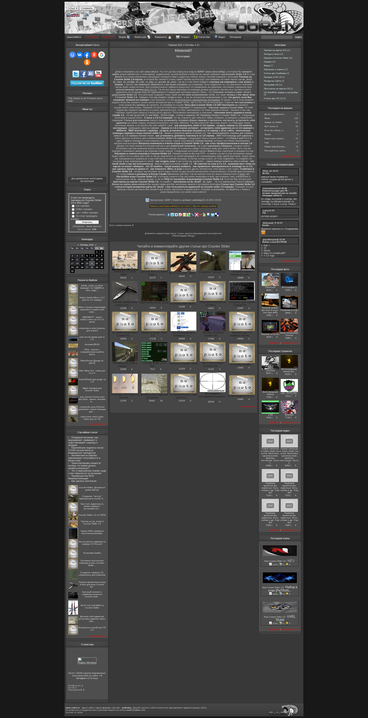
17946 (211, 338)
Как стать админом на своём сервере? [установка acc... (92, 506)
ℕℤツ (291, 560)
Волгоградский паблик (270, 393)
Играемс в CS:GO (270, 334)
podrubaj (197, 200)
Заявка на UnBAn (273, 122)
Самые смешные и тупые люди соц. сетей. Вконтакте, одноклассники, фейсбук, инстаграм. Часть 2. (289, 455)
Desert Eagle (167, 115)
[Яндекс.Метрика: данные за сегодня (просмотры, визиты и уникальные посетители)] (87, 660)
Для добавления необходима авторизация (87, 179)
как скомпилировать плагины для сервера (230, 133)
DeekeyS (289, 415)
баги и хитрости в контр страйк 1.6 (173, 163)
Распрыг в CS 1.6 (273, 77)
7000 (268, 417)
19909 (123, 338)
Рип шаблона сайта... (275, 150)
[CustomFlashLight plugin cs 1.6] (73, 384)
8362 (287, 465)
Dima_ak (267, 171)
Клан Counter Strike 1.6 (275, 561)
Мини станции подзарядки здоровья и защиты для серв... (92, 309)
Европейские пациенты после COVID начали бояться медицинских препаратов (86, 450)
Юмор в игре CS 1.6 (240, 138)
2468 (287, 338)
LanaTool (270, 370)
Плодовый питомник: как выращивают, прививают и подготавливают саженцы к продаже (83, 441)
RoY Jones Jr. (271, 126)
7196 (268, 397)
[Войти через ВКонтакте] (79, 55)
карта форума (103, 707)
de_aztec (172, 82)
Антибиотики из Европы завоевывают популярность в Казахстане (84, 458)
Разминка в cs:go (289, 310)
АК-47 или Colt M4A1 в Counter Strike (92, 606)
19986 (240, 277)
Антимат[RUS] (92, 344)
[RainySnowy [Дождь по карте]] (73, 367)
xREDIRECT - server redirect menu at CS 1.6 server (92, 319)
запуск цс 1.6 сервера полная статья (134, 135)
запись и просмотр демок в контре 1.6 (185, 133)
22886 (123, 369)
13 (87, 259)
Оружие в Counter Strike (276, 58)
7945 (268, 525)
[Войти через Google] (101, 54)
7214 (287, 396)
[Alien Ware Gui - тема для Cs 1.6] (73, 377)
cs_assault (160, 82)
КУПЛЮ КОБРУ (269, 216)
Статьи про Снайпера (275, 73)
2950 (287, 313)
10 (72, 259)
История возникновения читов (198, 94)
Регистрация (180, 236)
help (266, 142)
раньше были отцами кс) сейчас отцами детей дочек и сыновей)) (277, 179)
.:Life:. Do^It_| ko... (289, 393)
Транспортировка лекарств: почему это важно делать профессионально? (84, 465)
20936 (123, 277)
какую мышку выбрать (177, 166)
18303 (240, 338)
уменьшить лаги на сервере (144, 128)
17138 (153, 338)
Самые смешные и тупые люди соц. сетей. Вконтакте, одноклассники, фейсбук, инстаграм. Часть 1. (270, 455)
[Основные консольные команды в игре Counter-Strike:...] (73, 568)
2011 (180, 45)
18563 (153, 308)
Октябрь (189, 45)
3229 (287, 290)
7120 (268, 495)
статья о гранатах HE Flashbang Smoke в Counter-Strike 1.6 (208, 115)
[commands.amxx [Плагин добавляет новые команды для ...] (73, 414)
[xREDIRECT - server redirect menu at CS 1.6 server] (73, 324)
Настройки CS (271, 85)
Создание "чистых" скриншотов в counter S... (92, 497)
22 (97, 263)
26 (82, 267)
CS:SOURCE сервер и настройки (281, 92)
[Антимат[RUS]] (73, 347)
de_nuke (117, 82)
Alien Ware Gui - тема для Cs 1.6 (92, 371)
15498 (182, 306)
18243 (182, 276)
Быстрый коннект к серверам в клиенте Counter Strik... (92, 594)
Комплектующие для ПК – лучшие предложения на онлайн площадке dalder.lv (279, 193)
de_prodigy (129, 82)
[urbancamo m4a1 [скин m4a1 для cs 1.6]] (73, 421)
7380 (287, 525)
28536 (211, 402)
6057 (268, 373)
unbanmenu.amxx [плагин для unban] (92, 329)
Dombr (265, 225)
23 (102, 263)
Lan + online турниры (87, 212)
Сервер (268, 62)
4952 (268, 290)
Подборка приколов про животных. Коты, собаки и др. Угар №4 (289, 518)
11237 (211, 369)
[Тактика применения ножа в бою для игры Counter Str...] (73, 588)
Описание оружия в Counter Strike (226, 107)
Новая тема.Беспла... (275, 146)
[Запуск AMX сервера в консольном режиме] (73, 538)
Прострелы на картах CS (277, 88)
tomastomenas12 (272, 188)
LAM (270, 415)
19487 (211, 308)
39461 (152, 401)
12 (82, 259)
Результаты (79, 226)
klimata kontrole (282, 201)
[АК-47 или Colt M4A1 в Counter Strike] (73, 614)
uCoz (80, 712)
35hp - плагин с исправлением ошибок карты (92, 351)
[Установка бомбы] (73, 558)
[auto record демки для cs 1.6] (73, 340)
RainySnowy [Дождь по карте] (92, 361)
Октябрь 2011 (87, 245)
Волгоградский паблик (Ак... (289, 370)
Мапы (267, 118)
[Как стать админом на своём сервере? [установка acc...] (73, 511)
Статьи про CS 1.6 (273, 98)
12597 (240, 308)
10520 (211, 277)
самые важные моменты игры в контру (227, 161)
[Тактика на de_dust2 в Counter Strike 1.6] (73, 526)
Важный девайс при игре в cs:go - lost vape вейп (270, 310)
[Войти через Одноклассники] (87, 62)
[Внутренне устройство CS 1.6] (73, 634)
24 (72, 267)
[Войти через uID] (72, 55)
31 (72, 271)
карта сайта (88, 707)
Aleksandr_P (269, 223)
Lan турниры (82, 205)
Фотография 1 (289, 287)
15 (97, 259)
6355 (287, 374)
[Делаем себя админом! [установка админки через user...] (73, 623)
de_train (140, 82)
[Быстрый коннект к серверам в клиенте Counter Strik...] (73, 598)
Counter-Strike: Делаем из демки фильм (92, 488)
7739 (287, 417)
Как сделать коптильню (83, 481)
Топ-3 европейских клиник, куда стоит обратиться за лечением (87, 472)
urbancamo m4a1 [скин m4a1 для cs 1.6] (92, 417)
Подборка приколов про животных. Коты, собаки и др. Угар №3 (270, 518)
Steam (267, 134)
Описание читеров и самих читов (231, 92)
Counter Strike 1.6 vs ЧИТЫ (92, 515)
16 (102, 259)
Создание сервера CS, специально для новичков (92, 573)
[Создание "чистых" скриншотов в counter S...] (73, 501)
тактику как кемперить (223, 82)
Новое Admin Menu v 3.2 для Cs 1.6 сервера (92, 298)
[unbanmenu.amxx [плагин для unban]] (73, 334)
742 (264, 213)
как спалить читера (164, 97)
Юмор (267, 65)
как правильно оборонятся (148, 84)
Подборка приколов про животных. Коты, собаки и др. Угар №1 (270, 488)
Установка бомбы (92, 553)
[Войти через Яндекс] (94, 55)
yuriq (265, 210)
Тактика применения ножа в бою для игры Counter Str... (92, 584)
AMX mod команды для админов (233, 135)
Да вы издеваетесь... (275, 114)
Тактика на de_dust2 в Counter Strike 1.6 (92, 522)
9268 (268, 465)
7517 (152, 369)
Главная (172, 45)
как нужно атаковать (177, 84)
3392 (268, 315)
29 (97, 267)
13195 (123, 401)
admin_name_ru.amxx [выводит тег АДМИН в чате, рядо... (92, 287)
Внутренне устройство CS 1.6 (92, 628)
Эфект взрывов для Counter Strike (92, 389)
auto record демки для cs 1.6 (92, 338)
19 (82, 263)
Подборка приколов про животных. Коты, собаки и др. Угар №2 (289, 488)
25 (77, 267)
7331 (287, 495)
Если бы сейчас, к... (274, 130)
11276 (153, 277)
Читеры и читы (271, 54)
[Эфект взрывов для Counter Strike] (73, 394)
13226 (182, 369)
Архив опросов (93, 226)
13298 (123, 308)
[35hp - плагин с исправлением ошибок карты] (73, 355)
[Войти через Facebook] (87, 55)
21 (92, 263)
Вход (191, 236)
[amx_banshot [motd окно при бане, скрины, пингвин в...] (73, 403)
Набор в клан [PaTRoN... (282, 588)
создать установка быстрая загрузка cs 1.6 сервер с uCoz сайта (197, 130)
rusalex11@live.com (135, 710)
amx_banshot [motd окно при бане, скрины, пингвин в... (92, 399)
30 (102, 267)
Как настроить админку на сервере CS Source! (92, 542)
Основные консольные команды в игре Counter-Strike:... (92, 562)
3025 (268, 337)
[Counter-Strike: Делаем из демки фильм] (73, 494)
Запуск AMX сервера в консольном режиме (92, 532)
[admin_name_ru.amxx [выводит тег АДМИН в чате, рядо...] (73, 293)
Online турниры (84, 209)
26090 (182, 338)
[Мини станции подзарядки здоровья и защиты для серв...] (73, 314)
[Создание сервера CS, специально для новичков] (73, 580)
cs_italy (149, 82)
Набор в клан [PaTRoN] (274, 242)
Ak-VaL (265, 173)
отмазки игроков (204, 140)
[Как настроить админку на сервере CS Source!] (73, 548)
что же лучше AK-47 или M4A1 (142, 115)
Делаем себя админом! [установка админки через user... (92, 618)
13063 (240, 367)
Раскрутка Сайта (272, 81)
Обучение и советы (274, 69)
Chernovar (270, 287)
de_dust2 (247, 79)
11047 (167, 200)
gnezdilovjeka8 (271, 239)
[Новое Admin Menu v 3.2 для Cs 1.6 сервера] (73, 304)
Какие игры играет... (274, 138)
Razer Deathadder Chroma (289, 334)
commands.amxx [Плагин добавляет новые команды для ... (92, 409)
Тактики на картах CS (275, 50)
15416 (182, 401)
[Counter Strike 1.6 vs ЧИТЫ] (73, 519)
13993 (240, 399)
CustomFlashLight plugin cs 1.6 (92, 380)
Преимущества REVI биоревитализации (81, 477)
